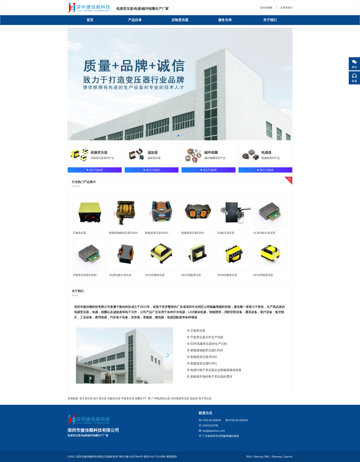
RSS (248, 456)
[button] (178, 136)
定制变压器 (180, 20)
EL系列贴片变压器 (264, 232)
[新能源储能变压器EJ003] (125, 212)
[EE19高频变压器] (161, 254)
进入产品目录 (96, 170)
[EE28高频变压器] (234, 254)
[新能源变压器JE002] (161, 212)
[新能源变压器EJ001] (198, 212)
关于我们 (270, 20)
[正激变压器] (89, 212)
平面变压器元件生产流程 (206, 337)
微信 (354, 66)
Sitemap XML (262, 456)
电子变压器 (86, 398)
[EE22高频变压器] (198, 254)
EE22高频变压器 (191, 274)
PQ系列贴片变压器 (120, 274)
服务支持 (225, 20)
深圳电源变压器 (180, 398)
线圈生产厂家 (143, 398)
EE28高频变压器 (227, 274)
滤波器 (153, 152)
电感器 (266, 152)
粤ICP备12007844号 (131, 456)
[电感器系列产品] (250, 155)
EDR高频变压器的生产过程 (208, 343)
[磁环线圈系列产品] (193, 155)
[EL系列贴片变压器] (270, 212)
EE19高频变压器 (155, 274)
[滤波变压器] (136, 155)
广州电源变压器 (161, 398)
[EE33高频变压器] (270, 254)
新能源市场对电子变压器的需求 (211, 376)
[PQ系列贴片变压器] (125, 254)
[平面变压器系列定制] (89, 254)
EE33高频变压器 (263, 274)
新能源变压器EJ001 (193, 232)
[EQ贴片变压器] (234, 212)
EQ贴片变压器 (226, 232)
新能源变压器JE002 (156, 232)
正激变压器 (79, 232)
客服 (354, 81)
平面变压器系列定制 (85, 274)
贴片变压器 (99, 398)
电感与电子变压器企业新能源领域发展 (215, 370)
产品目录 (135, 20)
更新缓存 (171, 456)
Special (288, 456)
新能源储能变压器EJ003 (123, 232)
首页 (90, 20)
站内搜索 (267, 7)
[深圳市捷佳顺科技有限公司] (89, 8)
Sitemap (277, 456)
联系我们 (287, 7)
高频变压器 (99, 152)
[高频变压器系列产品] (79, 155)
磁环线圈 (211, 152)
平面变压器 (127, 398)
